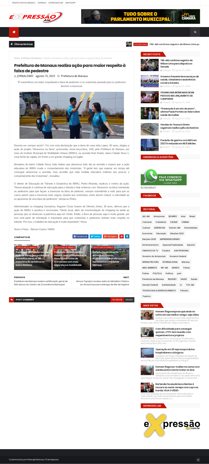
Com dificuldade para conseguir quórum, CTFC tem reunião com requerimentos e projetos (173, 332)
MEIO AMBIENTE (149, 267)
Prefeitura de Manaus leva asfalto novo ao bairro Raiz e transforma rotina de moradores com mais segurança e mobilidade (70, 258)
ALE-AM (146, 216)
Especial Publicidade (173, 244)
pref (179, 273)
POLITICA (157, 273)
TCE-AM (190, 284)
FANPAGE (42, 3)
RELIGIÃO (172, 279)
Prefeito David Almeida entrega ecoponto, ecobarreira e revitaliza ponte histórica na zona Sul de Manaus (109, 258)
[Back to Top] (198, 460)
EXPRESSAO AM (56, 3)
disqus (129, 299)
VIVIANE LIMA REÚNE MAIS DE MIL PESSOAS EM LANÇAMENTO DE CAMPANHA (177, 95)
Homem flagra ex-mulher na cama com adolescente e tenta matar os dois (177, 368)
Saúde (194, 279)
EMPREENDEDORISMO (170, 239)
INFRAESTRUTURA (150, 262)
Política (169, 273)
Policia (186, 267)
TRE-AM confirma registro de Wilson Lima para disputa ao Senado (176, 63)
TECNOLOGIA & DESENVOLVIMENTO (159, 290)
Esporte (191, 244)
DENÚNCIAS (159, 227)
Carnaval (147, 222)
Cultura (146, 227)
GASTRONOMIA (181, 250)
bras (183, 216)
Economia (147, 233)
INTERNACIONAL (170, 262)
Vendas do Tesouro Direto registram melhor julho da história (179, 126)
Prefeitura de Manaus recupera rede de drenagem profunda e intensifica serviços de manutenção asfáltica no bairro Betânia (33, 258)
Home (17, 58)
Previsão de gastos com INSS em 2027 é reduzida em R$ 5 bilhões (178, 142)
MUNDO (175, 267)
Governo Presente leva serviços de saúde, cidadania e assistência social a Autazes (179, 79)
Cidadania (161, 222)
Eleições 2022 (177, 233)
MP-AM (164, 267)
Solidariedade (169, 284)
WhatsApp (70, 3)
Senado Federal (150, 284)
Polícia (145, 273)
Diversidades (190, 227)
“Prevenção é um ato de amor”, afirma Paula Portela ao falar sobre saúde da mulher (180, 112)
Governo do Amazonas (154, 256)
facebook (117, 299)
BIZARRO (173, 216)
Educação (161, 233)
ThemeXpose (51, 459)
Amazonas (159, 216)
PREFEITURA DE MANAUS (23, 3)
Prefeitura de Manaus (31, 58)
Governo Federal (178, 256)
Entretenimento (150, 244)
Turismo (146, 296)
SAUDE (184, 279)
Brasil (192, 216)
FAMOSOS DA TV (150, 250)
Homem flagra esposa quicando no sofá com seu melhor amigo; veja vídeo (177, 313)
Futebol (166, 250)
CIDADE (173, 222)
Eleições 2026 (132, 44)
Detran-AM (174, 227)
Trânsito (184, 290)
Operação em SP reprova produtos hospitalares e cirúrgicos (175, 351)
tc (181, 284)
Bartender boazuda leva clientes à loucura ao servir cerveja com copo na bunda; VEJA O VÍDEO (176, 387)
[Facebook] (195, 3)
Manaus (186, 262)
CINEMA (185, 222)
